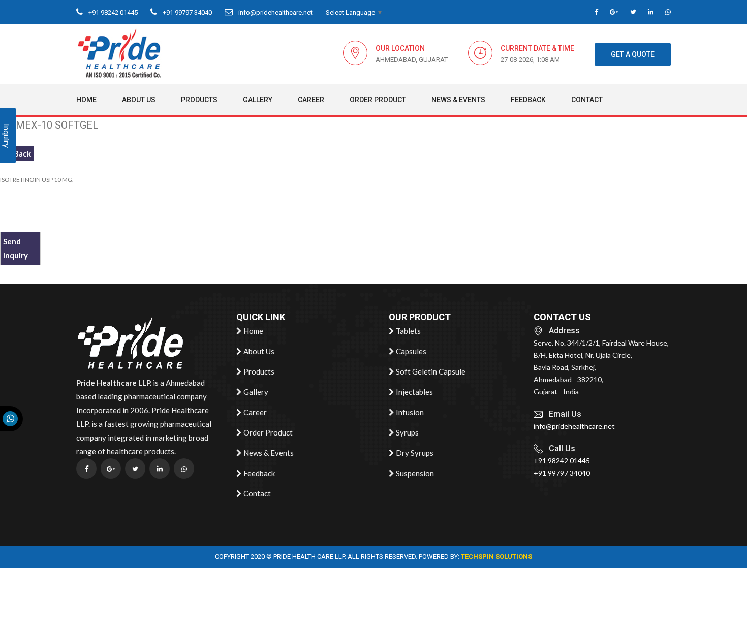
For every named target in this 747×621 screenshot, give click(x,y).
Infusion (409, 412)
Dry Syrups (413, 452)
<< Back (17, 153)
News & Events (458, 100)
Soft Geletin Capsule (429, 371)
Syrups (406, 432)
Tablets (407, 330)
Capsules (410, 351)
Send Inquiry (15, 248)
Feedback (528, 100)
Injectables (413, 391)
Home (86, 100)
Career (311, 100)
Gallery (257, 100)
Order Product (378, 100)
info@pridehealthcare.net (275, 12)
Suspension (414, 473)
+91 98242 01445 (112, 12)
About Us (138, 100)
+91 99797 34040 (186, 12)
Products (199, 100)
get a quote (633, 54)
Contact (587, 100)
